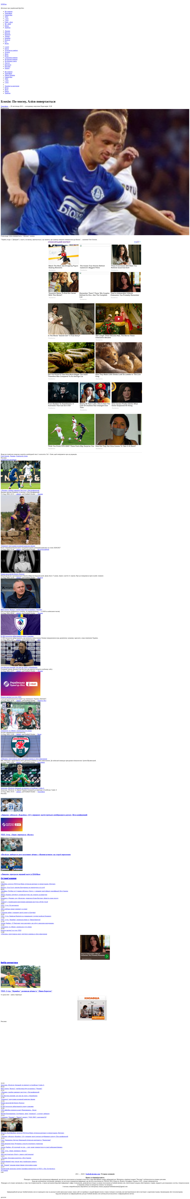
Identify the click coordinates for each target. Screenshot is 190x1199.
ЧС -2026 (8, 24)
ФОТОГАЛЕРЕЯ (43, 549)
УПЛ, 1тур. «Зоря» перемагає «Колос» (17, 835)
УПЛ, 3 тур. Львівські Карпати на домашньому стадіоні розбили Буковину (26, 916)
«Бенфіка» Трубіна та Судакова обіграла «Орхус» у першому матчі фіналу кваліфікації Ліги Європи (34, 891)
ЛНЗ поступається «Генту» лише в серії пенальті (17, 1154)
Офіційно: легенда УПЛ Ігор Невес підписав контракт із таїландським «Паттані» (28, 884)
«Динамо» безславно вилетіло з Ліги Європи (16, 1158)
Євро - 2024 (9, 22)
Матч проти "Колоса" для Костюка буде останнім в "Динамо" (21, 609)
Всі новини (8, 11)
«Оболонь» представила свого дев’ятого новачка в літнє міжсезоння (24, 759)
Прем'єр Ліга (42, 700)
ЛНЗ (38, 640)
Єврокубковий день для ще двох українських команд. (19, 1161)
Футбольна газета (11, 61)
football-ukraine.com (93, 1174)
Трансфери (8, 13)
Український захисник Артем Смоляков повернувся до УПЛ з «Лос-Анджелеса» (28, 1168)
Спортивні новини (11, 57)
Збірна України (10, 75)
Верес (39, 734)
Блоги (7, 48)
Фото (6, 54)
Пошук (7, 68)
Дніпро (7, 36)
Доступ (7, 63)
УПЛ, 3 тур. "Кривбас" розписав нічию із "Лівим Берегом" (21, 920)
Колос (7, 43)
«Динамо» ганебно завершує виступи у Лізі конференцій (20, 490)
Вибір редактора (9, 962)
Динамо (7, 31)
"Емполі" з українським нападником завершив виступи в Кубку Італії (24, 902)
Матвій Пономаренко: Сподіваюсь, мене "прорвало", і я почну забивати (25, 1113)
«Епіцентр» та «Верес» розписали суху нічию (16, 731)
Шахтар (7, 33)
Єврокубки (8, 15)
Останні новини (8, 878)
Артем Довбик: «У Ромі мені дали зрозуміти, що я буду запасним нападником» (27, 923)
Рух (6, 42)
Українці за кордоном (12, 86)
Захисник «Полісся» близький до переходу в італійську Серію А (22, 788)
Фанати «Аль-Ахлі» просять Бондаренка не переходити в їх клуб (23, 887)
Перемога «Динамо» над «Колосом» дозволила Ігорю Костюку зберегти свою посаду (29, 898)
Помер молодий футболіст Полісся (12, 574)
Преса (7, 26)
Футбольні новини (11, 59)
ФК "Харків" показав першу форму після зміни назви (19, 1165)
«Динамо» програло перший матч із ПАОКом (20, 874)
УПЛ (6, 17)
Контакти (8, 65)
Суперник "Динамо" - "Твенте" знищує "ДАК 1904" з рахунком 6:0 (23, 1117)
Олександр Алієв (22, 456)
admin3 (18, 494)
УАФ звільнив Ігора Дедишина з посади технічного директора (22, 1143)
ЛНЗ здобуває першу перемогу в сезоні (14, 909)
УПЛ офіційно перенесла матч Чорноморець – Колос (19, 1110)
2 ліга (7, 20)
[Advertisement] (15, 1052)
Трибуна (7, 27)
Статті (7, 47)
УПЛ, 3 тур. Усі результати (10, 905)
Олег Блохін (5, 456)
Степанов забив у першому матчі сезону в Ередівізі (18, 912)
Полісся (7, 40)
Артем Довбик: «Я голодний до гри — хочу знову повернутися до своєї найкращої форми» (32, 1147)
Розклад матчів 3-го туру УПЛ (11, 697)
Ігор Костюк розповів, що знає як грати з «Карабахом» (19, 667)
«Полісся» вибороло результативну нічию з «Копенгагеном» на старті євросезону (36, 854)
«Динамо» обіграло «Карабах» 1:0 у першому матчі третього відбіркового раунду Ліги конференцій (44, 815)
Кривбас (7, 38)
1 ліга (7, 18)
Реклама (7, 66)
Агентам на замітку (11, 50)
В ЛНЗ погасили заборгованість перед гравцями (17, 636)
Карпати (7, 34)
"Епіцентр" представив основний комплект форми (18, 546)
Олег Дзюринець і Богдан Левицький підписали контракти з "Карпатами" (26, 1140)
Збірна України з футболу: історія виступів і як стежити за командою (24, 894)
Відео (7, 56)
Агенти (7, 52)
